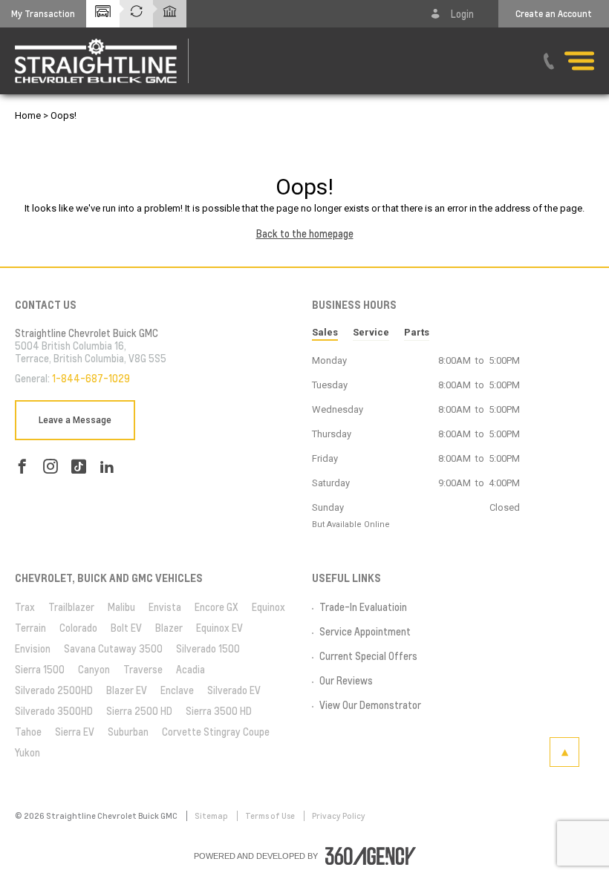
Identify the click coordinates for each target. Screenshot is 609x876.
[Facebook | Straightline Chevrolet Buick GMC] (22, 466)
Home (28, 115)
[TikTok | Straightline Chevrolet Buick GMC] (78, 466)
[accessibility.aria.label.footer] (370, 856)
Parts (416, 332)
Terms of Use (270, 816)
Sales (325, 332)
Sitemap (212, 816)
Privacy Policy (338, 816)
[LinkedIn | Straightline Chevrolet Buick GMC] (107, 466)
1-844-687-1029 (91, 379)
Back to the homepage (305, 234)
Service (371, 332)
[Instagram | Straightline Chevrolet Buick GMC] (50, 466)
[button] (43, 13)
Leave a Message (75, 420)
